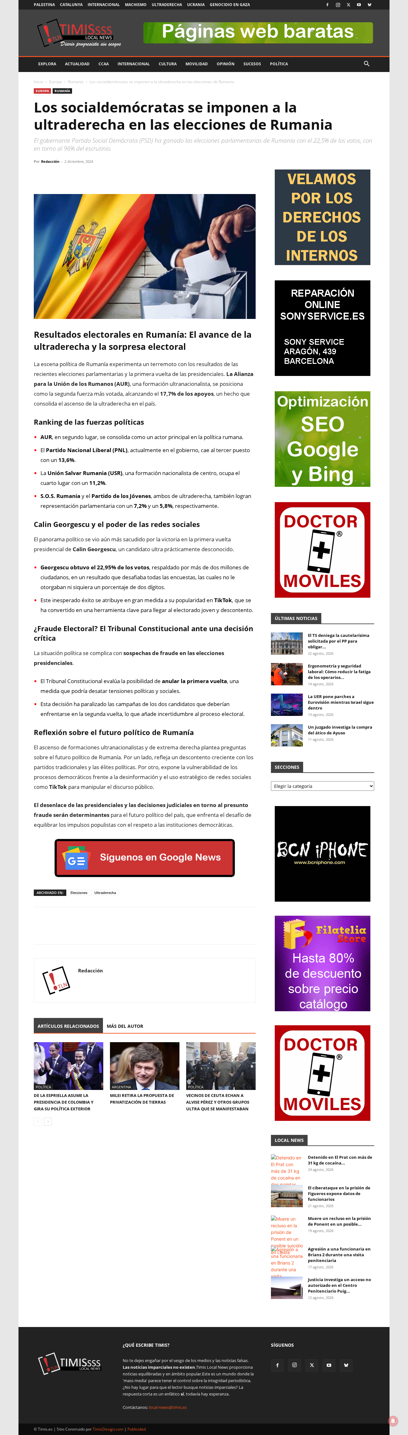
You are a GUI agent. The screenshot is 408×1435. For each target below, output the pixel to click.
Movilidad (197, 64)
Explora (47, 64)
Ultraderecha (167, 4)
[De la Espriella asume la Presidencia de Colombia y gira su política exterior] (68, 1066)
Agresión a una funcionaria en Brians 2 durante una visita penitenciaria (339, 1254)
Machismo (136, 4)
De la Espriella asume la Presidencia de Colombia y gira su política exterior (63, 1102)
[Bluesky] (369, 5)
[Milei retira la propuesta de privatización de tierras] (144, 1066)
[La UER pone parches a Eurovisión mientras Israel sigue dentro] (287, 705)
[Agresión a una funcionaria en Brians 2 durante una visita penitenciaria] (287, 1266)
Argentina (121, 1087)
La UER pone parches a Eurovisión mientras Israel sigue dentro (341, 702)
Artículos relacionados (68, 1026)
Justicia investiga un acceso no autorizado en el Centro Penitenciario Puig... (339, 1285)
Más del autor (125, 1026)
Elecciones (78, 892)
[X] (348, 5)
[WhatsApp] (69, 175)
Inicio (38, 81)
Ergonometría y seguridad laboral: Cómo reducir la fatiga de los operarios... (339, 671)
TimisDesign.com (108, 1429)
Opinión (226, 64)
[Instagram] (338, 5)
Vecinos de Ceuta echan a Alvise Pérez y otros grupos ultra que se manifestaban (217, 1102)
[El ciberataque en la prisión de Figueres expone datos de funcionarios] (287, 1196)
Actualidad (77, 64)
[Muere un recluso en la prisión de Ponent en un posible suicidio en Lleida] (287, 1235)
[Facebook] (327, 5)
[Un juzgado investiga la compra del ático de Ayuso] (287, 735)
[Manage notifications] (393, 1421)
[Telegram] (84, 175)
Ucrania (196, 4)
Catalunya (71, 4)
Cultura (168, 64)
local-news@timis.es (168, 1407)
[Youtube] (359, 5)
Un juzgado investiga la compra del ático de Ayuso (340, 730)
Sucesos (252, 64)
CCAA (103, 64)
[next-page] (48, 1122)
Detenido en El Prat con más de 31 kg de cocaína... (340, 1160)
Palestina (44, 4)
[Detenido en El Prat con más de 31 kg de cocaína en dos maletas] (287, 1171)
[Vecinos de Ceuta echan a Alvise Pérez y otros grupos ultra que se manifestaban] (221, 1066)
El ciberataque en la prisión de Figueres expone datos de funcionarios (339, 1193)
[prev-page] (38, 1122)
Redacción (50, 161)
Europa (55, 81)
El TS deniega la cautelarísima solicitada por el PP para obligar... (338, 641)
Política (279, 64)
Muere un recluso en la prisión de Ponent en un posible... (339, 1221)
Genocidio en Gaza (230, 4)
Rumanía (76, 81)
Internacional (104, 4)
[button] (366, 64)
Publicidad (136, 1429)
